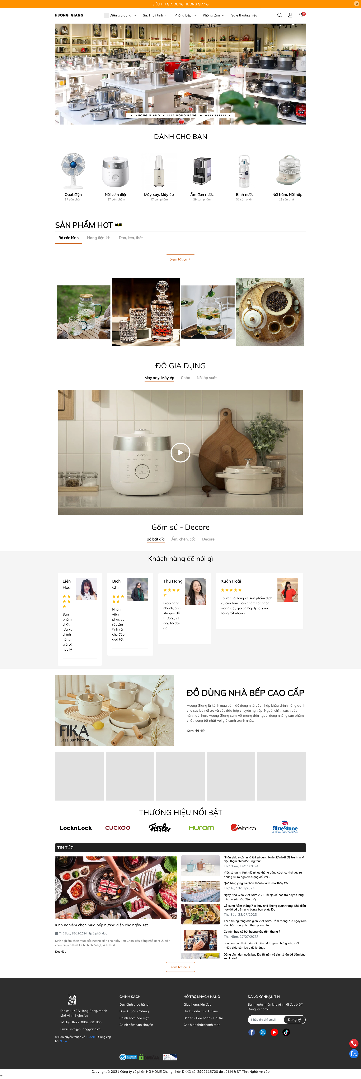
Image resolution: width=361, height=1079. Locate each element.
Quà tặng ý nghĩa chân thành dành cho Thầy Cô (256, 883)
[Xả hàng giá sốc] (118, 828)
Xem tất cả (178, 259)
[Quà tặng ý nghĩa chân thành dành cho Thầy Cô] (200, 891)
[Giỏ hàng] (300, 15)
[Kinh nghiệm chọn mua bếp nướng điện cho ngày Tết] (116, 887)
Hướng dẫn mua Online (201, 1011)
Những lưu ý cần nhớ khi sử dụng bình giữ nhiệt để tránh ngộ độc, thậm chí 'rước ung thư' (264, 859)
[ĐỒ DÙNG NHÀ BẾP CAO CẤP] (114, 710)
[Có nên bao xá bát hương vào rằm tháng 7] (200, 940)
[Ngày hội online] (76, 828)
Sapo (63, 1041)
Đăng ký (294, 1019)
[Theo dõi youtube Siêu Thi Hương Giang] (274, 1032)
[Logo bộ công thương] (148, 1056)
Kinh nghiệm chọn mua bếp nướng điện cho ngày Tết (101, 925)
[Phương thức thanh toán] (213, 1057)
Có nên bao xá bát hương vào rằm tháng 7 (252, 931)
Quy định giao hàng (134, 1004)
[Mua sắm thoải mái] (201, 828)
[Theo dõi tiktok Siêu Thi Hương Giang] (286, 1032)
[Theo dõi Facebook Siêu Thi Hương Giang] (252, 1032)
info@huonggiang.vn (85, 1029)
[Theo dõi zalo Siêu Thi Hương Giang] (263, 1032)
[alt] (243, 828)
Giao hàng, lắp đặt (197, 1004)
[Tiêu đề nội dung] (180, 312)
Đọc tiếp (60, 951)
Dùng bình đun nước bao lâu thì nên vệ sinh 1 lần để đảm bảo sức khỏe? (264, 956)
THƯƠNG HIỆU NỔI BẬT (180, 812)
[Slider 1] (180, 74)
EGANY (91, 1037)
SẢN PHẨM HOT (84, 225)
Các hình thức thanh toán (202, 1025)
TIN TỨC (65, 847)
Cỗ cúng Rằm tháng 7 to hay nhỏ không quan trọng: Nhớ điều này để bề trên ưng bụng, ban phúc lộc (265, 907)
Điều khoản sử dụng (134, 1011)
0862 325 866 (91, 1022)
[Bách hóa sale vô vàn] (159, 828)
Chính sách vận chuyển (136, 1025)
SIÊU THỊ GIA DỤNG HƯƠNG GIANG (181, 4)
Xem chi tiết (196, 731)
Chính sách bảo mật (134, 1018)
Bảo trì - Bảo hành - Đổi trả (203, 1018)
